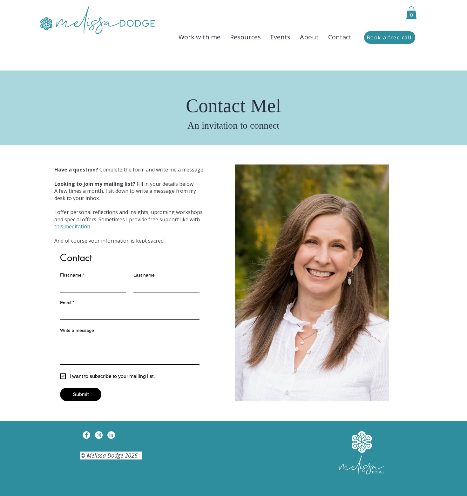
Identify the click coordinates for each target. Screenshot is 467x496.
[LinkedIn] (111, 435)
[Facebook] (86, 435)
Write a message (77, 330)
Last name (144, 275)
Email (67, 302)
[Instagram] (99, 435)
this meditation (72, 226)
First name (72, 275)
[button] (411, 12)
